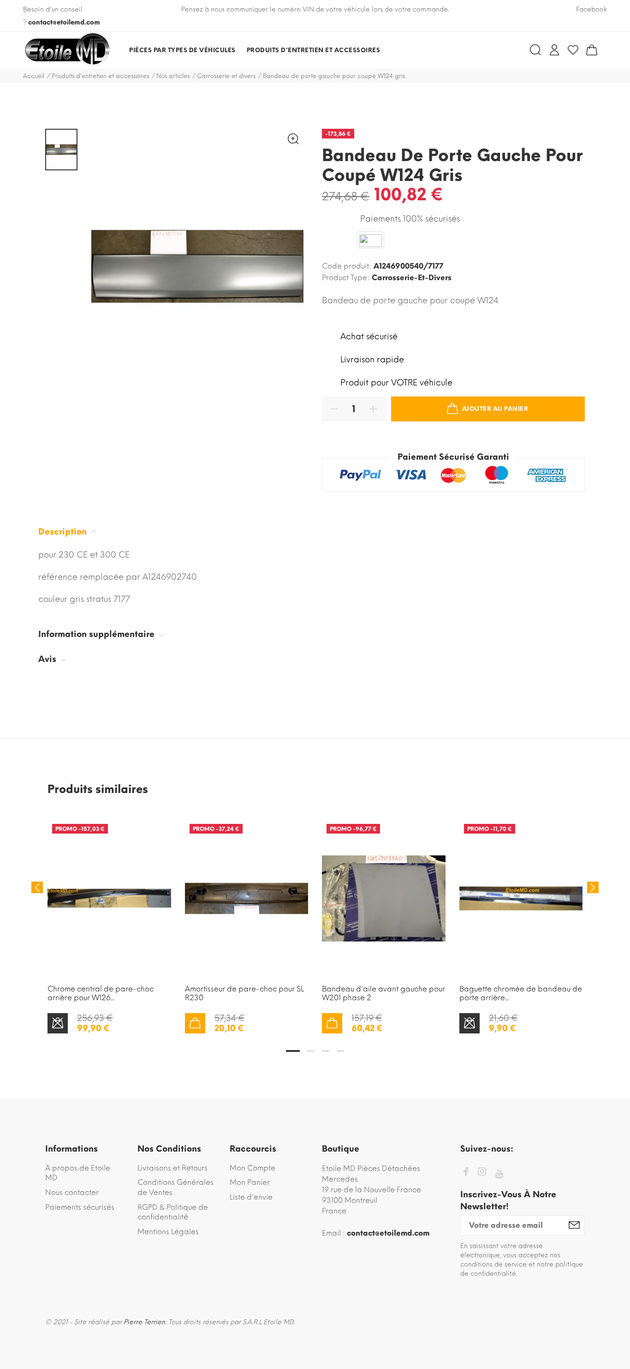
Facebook (591, 9)
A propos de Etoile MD (77, 1173)
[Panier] (591, 49)
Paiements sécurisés (79, 1207)
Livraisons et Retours (172, 1168)
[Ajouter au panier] (195, 1023)
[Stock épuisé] (58, 1023)
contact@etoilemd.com (64, 22)
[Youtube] (499, 1174)
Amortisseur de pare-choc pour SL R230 (244, 993)
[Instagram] (481, 1173)
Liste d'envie (251, 1197)
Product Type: (345, 277)
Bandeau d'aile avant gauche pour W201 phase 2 (383, 993)
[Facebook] (465, 1173)
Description (63, 532)
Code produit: (346, 266)
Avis (48, 659)
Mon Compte (252, 1168)
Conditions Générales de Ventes (175, 1187)
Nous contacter (72, 1192)
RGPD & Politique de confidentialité (172, 1212)
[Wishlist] (573, 49)
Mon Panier (250, 1182)
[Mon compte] (554, 49)
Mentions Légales (168, 1231)
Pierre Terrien (144, 1322)
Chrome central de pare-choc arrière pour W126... (101, 993)
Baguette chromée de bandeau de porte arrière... (520, 993)
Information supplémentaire (97, 634)
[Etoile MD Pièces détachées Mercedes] (67, 50)
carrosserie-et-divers (412, 277)
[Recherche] (535, 49)
